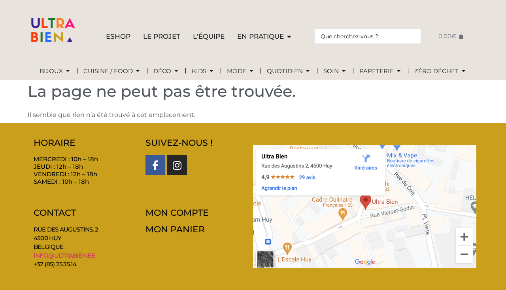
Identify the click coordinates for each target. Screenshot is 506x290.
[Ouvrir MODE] (251, 71)
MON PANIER (175, 229)
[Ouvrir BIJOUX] (68, 71)
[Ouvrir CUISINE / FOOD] (138, 71)
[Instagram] (177, 165)
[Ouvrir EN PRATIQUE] (289, 37)
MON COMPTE (177, 212)
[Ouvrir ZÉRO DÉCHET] (463, 71)
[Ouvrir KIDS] (211, 71)
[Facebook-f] (155, 165)
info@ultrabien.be (64, 255)
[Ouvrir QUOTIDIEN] (308, 71)
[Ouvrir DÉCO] (176, 71)
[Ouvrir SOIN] (344, 71)
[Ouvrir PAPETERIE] (399, 71)
